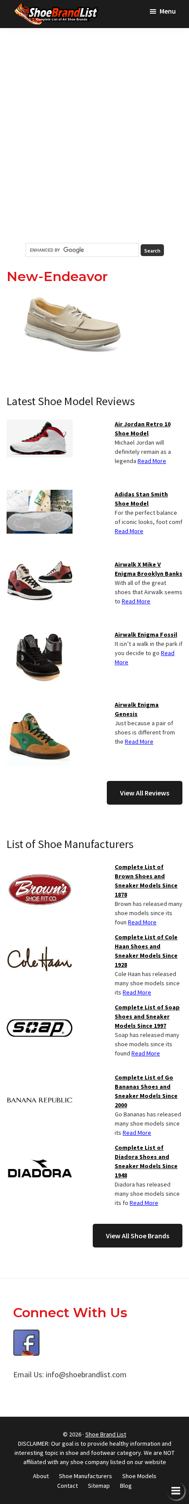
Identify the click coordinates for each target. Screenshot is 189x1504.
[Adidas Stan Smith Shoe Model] (40, 495)
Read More (152, 461)
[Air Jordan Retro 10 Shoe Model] (40, 425)
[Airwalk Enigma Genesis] (40, 705)
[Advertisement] (94, 135)
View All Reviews (144, 792)
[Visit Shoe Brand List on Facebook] (26, 1336)
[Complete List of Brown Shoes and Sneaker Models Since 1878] (40, 867)
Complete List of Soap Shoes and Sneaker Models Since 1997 (147, 1016)
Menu (168, 11)
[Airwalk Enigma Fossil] (40, 635)
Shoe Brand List (105, 1434)
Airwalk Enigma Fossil (146, 634)
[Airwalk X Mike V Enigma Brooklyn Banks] (40, 565)
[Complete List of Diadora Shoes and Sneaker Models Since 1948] (40, 1148)
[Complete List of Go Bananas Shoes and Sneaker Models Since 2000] (40, 1078)
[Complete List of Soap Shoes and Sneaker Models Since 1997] (40, 1008)
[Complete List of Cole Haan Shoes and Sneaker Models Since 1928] (40, 938)
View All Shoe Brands (137, 1235)
